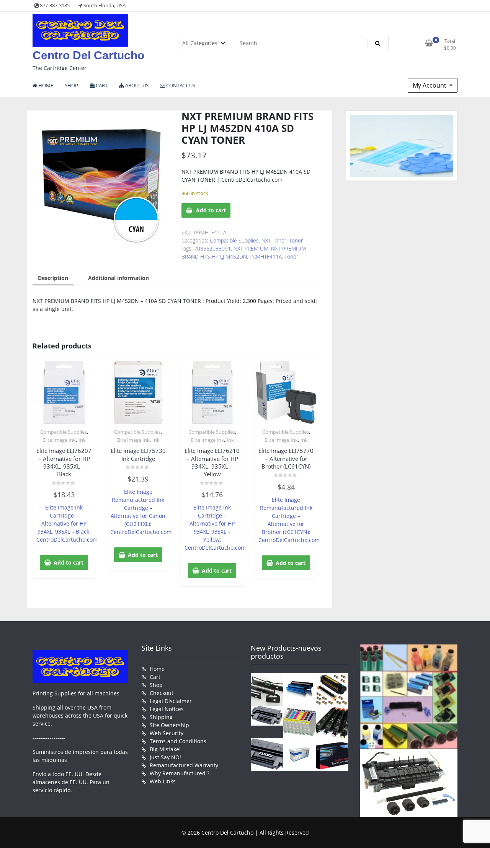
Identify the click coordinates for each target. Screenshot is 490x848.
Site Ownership (169, 725)
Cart (155, 676)
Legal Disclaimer (171, 701)
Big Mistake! (165, 749)
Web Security (166, 733)
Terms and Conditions (178, 741)
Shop (156, 684)
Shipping (161, 717)
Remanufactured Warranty (184, 765)
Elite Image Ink (59, 439)
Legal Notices (167, 709)
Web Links (163, 781)
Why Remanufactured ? (179, 773)
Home (157, 668)
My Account (430, 85)
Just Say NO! (165, 757)
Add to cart (211, 210)
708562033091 (212, 248)
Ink (82, 439)
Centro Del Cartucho (88, 55)
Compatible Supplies (234, 240)
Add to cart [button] (68, 562)
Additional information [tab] (118, 278)
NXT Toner (273, 240)
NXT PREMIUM (251, 248)
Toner (296, 240)
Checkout (161, 693)
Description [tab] (53, 278)
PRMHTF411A (266, 256)
